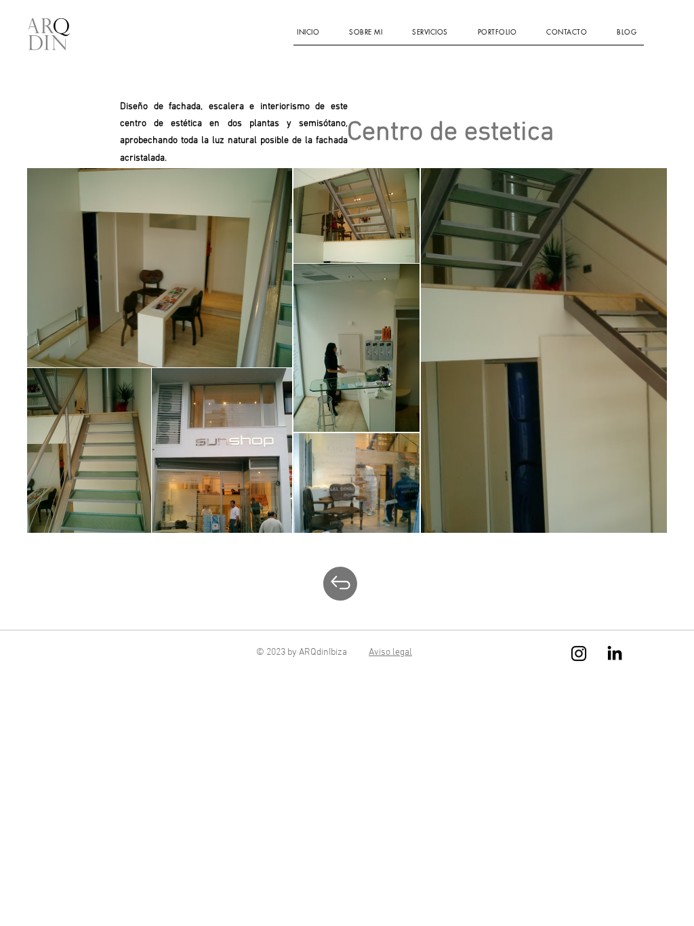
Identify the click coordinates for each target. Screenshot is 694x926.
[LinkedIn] (615, 653)
